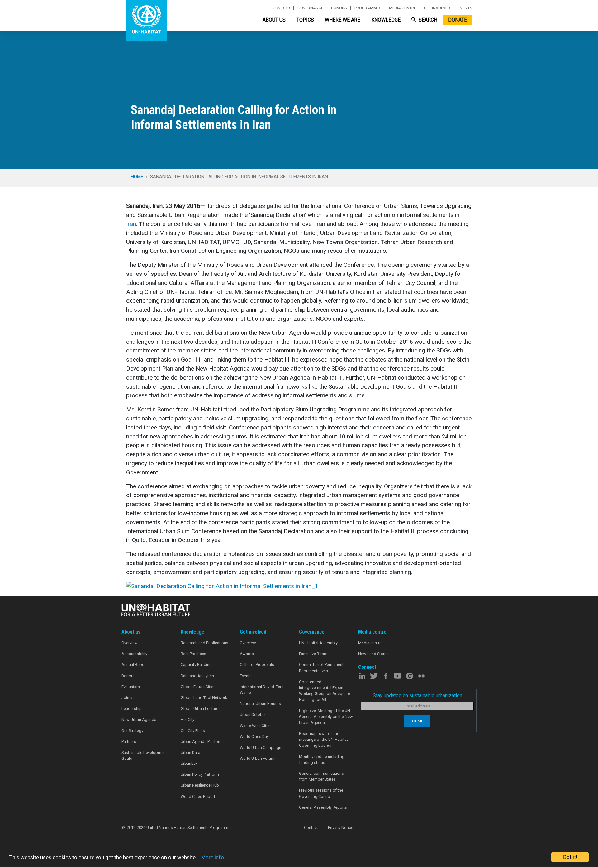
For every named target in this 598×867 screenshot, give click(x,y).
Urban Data (190, 752)
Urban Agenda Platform (202, 741)
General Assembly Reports (323, 807)
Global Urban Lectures (201, 708)
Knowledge (386, 20)
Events (465, 8)
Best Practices (193, 653)
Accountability (134, 653)
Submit (417, 721)
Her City (187, 719)
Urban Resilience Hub (200, 785)
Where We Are (342, 20)
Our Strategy (132, 730)
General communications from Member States (321, 776)
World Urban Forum (257, 758)
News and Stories (374, 653)
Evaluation (130, 686)
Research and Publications (204, 642)
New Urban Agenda (138, 719)
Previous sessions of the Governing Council (321, 793)
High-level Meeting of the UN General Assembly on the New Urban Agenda (326, 716)
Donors (339, 8)
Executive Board (313, 653)
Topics (305, 20)
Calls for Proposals (257, 664)
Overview (129, 642)
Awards (247, 653)
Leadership (131, 708)
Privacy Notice (340, 827)
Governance (310, 8)
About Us (274, 20)
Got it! (570, 857)
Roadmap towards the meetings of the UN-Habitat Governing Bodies (323, 739)
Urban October (253, 714)
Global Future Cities (198, 686)
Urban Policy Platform (200, 774)
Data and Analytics (197, 675)
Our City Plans (193, 730)
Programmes (367, 8)
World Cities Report (198, 796)
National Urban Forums (260, 703)
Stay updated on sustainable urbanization (417, 695)
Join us (128, 697)
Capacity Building (196, 664)
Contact (311, 827)
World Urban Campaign (260, 747)
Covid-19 (281, 8)
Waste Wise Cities (256, 725)
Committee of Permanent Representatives (321, 667)
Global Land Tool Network (204, 697)
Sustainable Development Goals (144, 755)
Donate (457, 20)
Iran (131, 224)
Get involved (437, 8)
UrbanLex (189, 763)
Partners (128, 741)
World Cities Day (254, 736)
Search (427, 20)
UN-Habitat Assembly (318, 642)
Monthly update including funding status (321, 759)
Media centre (402, 8)
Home (137, 177)
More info (212, 857)
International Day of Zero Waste (262, 689)
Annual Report (134, 664)
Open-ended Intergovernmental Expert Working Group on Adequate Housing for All (324, 690)
